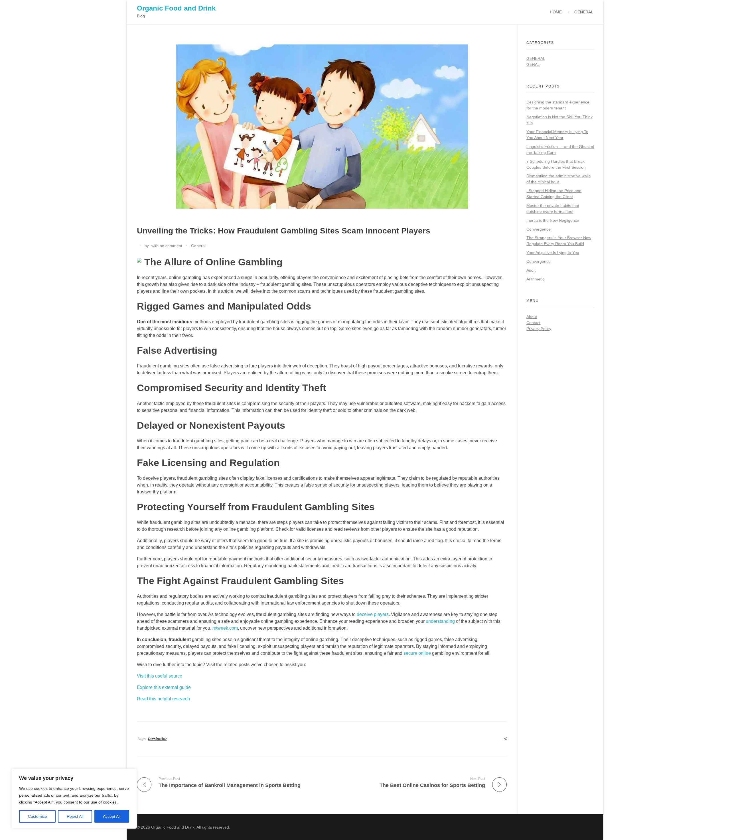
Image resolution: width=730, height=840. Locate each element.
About (531, 316)
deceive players (373, 614)
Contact (533, 322)
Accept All (111, 816)
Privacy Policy (538, 328)
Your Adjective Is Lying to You (552, 252)
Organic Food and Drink (176, 8)
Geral (533, 64)
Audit (531, 270)
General (198, 245)
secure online (417, 653)
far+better (157, 738)
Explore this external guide (164, 687)
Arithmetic (535, 279)
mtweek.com (225, 628)
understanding (440, 621)
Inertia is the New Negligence (552, 220)
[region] (74, 799)
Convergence (538, 229)
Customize (37, 816)
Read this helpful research (163, 698)
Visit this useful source (159, 676)
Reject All (75, 816)
